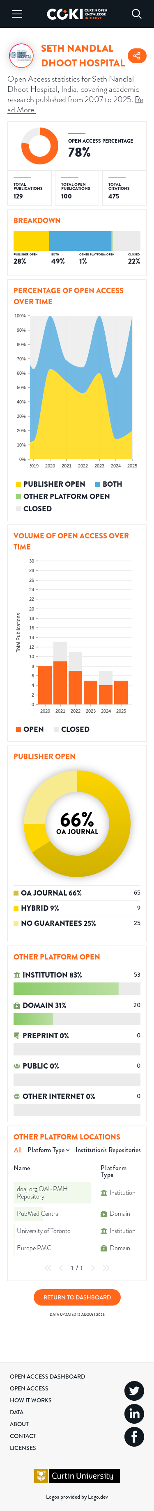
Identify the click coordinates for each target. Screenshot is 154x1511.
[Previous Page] (61, 1268)
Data (16, 1412)
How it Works (31, 1400)
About (19, 1424)
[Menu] (17, 14)
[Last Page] (106, 1268)
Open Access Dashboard (47, 1376)
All (18, 1150)
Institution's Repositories (108, 1150)
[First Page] (48, 1268)
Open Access (29, 1388)
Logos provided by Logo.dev (77, 1497)
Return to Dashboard (77, 1297)
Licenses (23, 1448)
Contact (23, 1436)
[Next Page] (92, 1268)
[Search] (137, 14)
